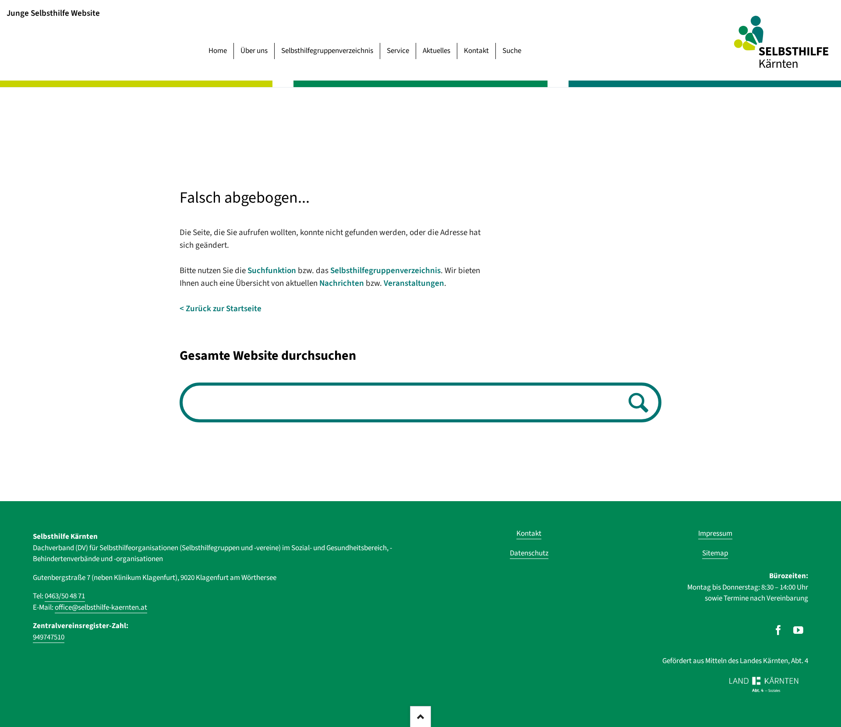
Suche (511, 51)
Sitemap (715, 553)
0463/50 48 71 (65, 596)
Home (217, 51)
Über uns (254, 51)
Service (398, 51)
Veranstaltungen (414, 283)
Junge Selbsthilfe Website (53, 13)
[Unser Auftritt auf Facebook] (778, 630)
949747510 (48, 637)
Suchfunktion (271, 271)
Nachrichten (341, 283)
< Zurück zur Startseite (220, 309)
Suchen (636, 403)
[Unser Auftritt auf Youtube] (798, 630)
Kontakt (476, 51)
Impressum (715, 533)
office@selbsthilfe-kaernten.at (101, 607)
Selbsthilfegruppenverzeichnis (327, 51)
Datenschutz (529, 553)
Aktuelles (436, 51)
